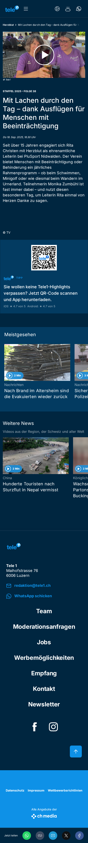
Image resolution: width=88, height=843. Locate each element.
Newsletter (44, 704)
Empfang (44, 673)
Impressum (36, 790)
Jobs (44, 642)
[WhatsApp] (26, 835)
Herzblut (8, 24)
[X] (66, 835)
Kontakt (44, 688)
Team (44, 611)
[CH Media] (44, 815)
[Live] (57, 8)
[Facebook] (79, 835)
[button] (40, 835)
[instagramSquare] (53, 727)
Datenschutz (15, 790)
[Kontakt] (78, 8)
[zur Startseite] (12, 8)
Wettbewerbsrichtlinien (65, 790)
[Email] (53, 835)
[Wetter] (67, 8)
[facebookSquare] (35, 727)
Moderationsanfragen (44, 626)
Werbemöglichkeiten (44, 657)
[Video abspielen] (44, 55)
